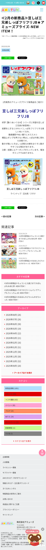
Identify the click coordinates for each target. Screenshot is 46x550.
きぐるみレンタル (9, 488)
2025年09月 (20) (13, 366)
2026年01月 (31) (13, 347)
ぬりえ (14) (9, 416)
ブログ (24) (9, 411)
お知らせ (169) (10, 394)
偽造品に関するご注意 (11, 504)
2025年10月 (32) (13, 361)
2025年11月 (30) (13, 357)
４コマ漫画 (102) (11, 399)
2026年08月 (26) (13, 315)
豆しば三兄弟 (5, 53)
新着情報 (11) (10, 428)
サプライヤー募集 (9, 473)
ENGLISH (10, 2)
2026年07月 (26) (13, 319)
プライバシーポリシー (11, 509)
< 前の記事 (6, 216)
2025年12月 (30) (13, 352)
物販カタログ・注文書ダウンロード (16, 483)
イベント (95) (10, 405)
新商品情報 (5, 50)
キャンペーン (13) (12, 422)
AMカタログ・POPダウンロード (15, 478)
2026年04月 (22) (13, 333)
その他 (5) (9, 433)
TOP (3, 36)
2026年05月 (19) (13, 329)
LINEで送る (8, 58)
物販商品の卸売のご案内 (12, 494)
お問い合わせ (20, 2)
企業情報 (6, 457)
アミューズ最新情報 (11, 36)
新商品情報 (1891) (12, 388)
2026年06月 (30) (13, 324)
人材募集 (6, 462)
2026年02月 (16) (13, 343)
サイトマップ (8, 515)
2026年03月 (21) (13, 338)
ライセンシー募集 (9, 467)
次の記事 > (40, 216)
